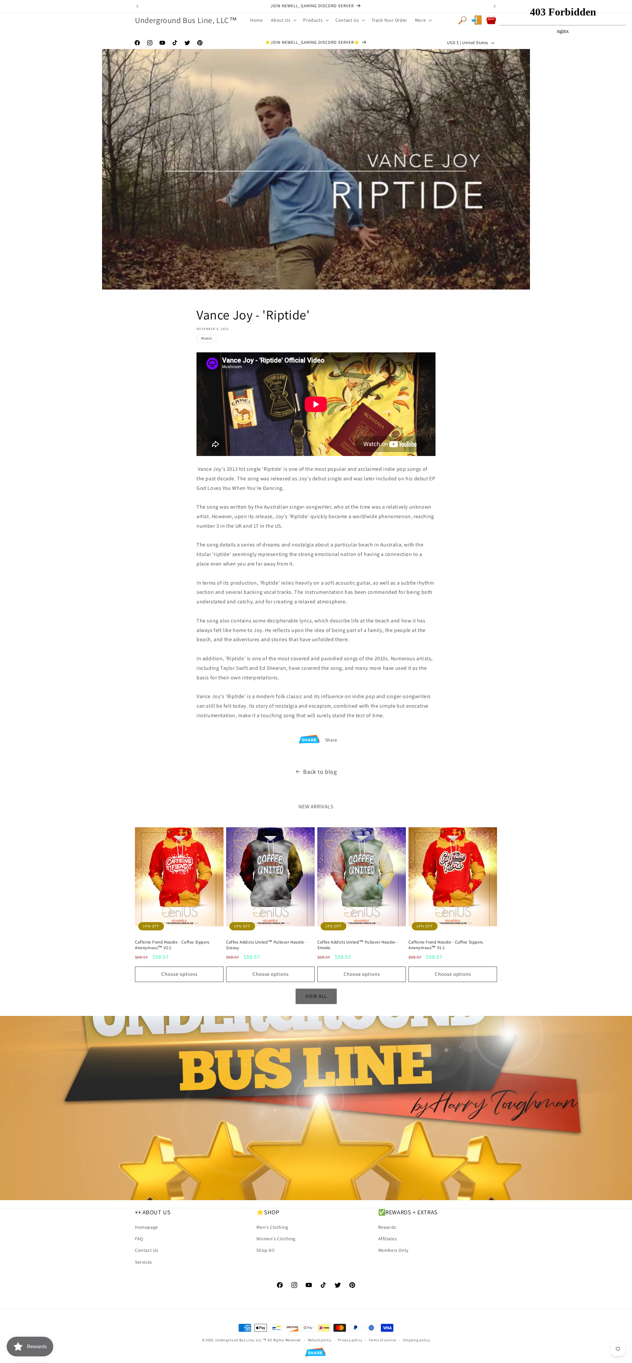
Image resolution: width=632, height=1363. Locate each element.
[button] (283, 20)
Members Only (393, 1250)
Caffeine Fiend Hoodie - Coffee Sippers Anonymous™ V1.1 (445, 945)
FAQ (139, 1239)
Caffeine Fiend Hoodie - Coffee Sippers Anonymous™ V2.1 (172, 945)
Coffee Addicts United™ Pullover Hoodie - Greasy (266, 945)
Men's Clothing (272, 1227)
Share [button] (331, 740)
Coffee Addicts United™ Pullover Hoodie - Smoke (357, 945)
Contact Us (146, 1250)
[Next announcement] (494, 6)
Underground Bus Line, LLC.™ (241, 1340)
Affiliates (387, 1239)
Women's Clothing (276, 1239)
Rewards (387, 1227)
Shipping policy (416, 1340)
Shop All (265, 1250)
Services (143, 1262)
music (206, 338)
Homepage (146, 1227)
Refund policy (319, 1340)
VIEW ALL (316, 996)
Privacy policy (350, 1340)
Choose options (179, 974)
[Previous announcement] (137, 6)
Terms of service (382, 1340)
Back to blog (320, 771)
